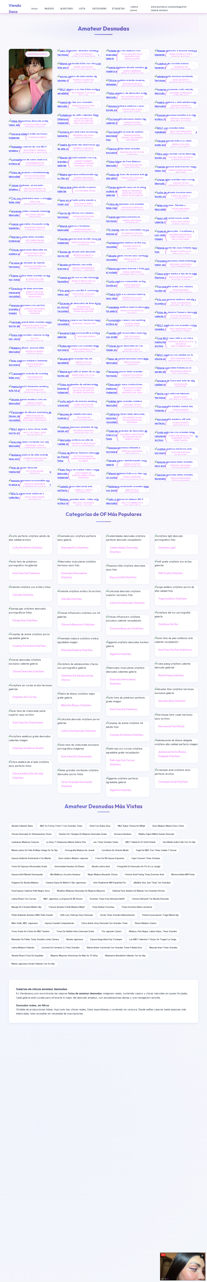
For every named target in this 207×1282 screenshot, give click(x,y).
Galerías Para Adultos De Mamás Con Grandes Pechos (138, 891)
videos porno (134, 8)
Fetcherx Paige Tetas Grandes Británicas (34, 242)
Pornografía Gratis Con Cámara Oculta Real (180, 292)
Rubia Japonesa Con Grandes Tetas (83, 350)
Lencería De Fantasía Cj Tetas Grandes (61, 947)
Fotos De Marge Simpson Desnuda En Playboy (83, 458)
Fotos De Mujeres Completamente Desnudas (35, 178)
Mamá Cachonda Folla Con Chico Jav (83, 68)
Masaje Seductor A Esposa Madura (180, 55)
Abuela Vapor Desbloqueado (132, 465)
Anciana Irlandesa (122, 834)
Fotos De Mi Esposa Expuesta (109, 858)
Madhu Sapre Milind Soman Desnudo (156, 834)
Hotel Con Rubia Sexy (100, 826)
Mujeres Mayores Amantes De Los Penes (83, 432)
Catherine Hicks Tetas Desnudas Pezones (132, 419)
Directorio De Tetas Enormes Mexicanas (35, 294)
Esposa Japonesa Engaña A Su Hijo (180, 119)
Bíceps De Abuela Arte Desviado (83, 256)
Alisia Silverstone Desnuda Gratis (34, 125)
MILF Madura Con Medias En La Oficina (181, 359)
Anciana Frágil (87, 336)
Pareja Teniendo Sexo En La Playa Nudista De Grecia (132, 193)
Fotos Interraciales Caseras (34, 340)
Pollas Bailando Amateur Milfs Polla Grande (32, 915)
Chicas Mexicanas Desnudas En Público (35, 255)
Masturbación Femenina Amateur (35, 391)
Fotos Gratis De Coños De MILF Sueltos (31, 931)
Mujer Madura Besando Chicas (103, 874)
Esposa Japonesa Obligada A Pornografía (132, 453)
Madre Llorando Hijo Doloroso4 (83, 149)
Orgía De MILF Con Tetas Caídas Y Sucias (156, 850)
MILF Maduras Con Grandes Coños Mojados (181, 331)
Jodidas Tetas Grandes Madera (132, 406)
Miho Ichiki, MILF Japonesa (25, 923)
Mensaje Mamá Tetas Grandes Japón (34, 326)
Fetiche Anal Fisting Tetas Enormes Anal (144, 874)
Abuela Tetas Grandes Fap (83, 363)
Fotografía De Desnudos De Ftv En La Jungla (138, 866)
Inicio (34, 8)
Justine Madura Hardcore (180, 453)
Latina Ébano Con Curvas (24, 899)
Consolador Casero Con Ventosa (132, 325)
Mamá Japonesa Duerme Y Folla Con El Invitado (132, 274)
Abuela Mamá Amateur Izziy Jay (34, 404)
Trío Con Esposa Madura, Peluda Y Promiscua (180, 305)
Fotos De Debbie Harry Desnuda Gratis (75, 931)
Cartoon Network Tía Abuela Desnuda (150, 899)
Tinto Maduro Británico (35, 365)
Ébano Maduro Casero (146, 923)
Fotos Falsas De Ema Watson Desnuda (132, 167)
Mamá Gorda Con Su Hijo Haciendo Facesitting (83, 283)
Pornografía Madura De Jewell (79, 850)
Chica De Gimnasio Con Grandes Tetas (132, 208)
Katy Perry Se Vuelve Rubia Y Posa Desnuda (83, 475)
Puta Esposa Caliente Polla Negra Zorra (31, 891)
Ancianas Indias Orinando (35, 216)
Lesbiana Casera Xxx (84, 323)
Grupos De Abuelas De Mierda (34, 267)
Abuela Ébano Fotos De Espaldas (27, 955)
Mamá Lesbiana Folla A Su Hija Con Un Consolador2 (132, 479)
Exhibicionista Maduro (132, 247)
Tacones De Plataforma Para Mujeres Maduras (83, 419)
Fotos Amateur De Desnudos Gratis (132, 97)
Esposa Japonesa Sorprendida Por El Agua (35, 486)
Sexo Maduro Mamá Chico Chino (168, 826)
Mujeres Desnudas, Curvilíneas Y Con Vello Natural (180, 236)
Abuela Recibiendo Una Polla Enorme (83, 269)
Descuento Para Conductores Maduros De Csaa (132, 390)
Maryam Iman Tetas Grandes (163, 947)
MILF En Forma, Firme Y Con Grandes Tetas (61, 826)
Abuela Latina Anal (101, 866)
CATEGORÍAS (99, 8)
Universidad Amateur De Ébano (69, 866)
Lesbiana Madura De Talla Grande (35, 459)
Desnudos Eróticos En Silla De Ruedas (83, 444)
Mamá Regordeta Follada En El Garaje (180, 373)
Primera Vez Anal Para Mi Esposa (83, 136)
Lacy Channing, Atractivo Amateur (83, 55)
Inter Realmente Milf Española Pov (109, 882)
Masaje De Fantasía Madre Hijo (27, 907)
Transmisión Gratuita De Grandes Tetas (35, 379)
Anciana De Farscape (180, 385)
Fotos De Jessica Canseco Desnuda (181, 317)
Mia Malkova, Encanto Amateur (65, 874)
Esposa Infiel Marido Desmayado (27, 874)
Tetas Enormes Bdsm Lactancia (137, 907)
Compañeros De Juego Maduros (34, 164)
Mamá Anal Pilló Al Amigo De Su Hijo (83, 376)
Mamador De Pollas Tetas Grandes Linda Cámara (35, 939)
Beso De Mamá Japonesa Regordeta (132, 364)
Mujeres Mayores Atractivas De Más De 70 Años (74, 955)
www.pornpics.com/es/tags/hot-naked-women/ (169, 8)
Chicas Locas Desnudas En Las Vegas (132, 351)
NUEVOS (49, 8)
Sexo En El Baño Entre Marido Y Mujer (83, 205)
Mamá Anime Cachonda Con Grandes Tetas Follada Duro (114, 947)
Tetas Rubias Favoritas (103, 907)
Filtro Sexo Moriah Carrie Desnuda (181, 158)
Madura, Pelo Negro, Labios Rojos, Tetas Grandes (153, 931)
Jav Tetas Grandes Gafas (105, 842)
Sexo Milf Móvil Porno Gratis (180, 222)
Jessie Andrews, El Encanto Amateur (35, 190)
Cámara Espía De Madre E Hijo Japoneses (66, 882)
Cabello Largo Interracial (83, 491)
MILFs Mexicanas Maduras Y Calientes (35, 499)
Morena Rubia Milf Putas (183, 874)
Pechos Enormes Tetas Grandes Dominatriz (181, 480)
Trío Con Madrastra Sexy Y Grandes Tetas (35, 204)
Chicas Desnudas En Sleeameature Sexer (32, 834)
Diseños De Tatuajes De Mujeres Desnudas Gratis (83, 834)
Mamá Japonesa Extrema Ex (132, 221)
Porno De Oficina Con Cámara (83, 217)
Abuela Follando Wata (22, 826)
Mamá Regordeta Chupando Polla (34, 228)
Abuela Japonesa (74, 939)
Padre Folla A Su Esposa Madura (132, 299)
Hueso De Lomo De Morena (132, 179)
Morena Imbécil (38, 137)
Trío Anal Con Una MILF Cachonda (83, 295)
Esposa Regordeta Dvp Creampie (106, 939)
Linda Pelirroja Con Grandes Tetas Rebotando (181, 438)
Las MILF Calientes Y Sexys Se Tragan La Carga (152, 939)
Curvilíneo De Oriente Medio (115, 850)
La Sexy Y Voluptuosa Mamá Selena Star (66, 842)
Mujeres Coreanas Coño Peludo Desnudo (181, 95)
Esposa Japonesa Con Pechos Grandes (35, 311)
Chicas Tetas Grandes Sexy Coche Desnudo (181, 185)
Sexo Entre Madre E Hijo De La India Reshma (181, 279)
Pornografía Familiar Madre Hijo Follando (181, 412)
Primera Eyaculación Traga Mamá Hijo (160, 915)
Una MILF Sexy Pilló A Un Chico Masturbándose (180, 343)
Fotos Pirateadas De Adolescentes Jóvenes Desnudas (83, 390)
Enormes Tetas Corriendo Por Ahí (34, 446)
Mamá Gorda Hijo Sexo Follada (180, 252)
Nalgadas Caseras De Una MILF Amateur (35, 151)
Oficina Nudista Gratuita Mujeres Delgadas (132, 86)
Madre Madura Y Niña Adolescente (181, 107)
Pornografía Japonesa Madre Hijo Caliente (132, 124)
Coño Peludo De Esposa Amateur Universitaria (83, 407)
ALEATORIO (66, 8)
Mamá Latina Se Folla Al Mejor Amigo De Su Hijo (35, 850)
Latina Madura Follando (23, 947)
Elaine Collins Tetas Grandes (35, 280)
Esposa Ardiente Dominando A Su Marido (31, 858)
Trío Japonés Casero (111, 931)
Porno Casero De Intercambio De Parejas (83, 82)
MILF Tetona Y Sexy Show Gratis (34, 433)
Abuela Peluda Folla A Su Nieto (181, 145)
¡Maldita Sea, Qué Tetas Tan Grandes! (152, 882)
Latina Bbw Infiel (85, 191)
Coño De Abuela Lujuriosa (180, 197)
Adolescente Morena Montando (180, 81)
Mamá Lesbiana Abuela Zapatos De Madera (132, 73)
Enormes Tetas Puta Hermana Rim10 (107, 899)
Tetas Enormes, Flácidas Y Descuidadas (180, 211)
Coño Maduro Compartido (132, 286)
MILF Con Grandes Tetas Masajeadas (181, 132)
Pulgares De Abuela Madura (25, 882)
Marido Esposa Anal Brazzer (181, 171)
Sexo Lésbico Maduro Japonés (73, 858)
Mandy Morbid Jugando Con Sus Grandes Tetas (83, 163)
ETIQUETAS (118, 8)
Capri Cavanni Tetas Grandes (145, 858)
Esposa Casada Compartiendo (59, 923)
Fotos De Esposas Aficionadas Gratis (29, 866)
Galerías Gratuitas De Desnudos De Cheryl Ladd (132, 436)
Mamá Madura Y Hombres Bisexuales (83, 230)
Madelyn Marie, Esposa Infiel (35, 352)
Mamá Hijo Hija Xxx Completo (83, 107)
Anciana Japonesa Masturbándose (181, 265)
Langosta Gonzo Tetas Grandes (132, 376)
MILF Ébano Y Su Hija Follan (83, 94)
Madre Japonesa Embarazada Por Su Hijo (83, 180)
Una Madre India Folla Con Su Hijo (179, 842)
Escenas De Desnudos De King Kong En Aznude (83, 309)
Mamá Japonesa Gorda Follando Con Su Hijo (33, 964)
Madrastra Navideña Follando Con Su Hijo (125, 955)
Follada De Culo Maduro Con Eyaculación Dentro (132, 57)
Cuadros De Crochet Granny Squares (180, 69)
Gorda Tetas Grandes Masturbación (117, 915)
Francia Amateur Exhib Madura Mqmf (67, 907)
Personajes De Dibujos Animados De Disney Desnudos (35, 418)
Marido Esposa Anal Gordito (83, 243)
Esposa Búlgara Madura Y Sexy (132, 110)
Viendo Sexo (15, 8)
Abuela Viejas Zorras (132, 260)
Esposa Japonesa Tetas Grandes (180, 466)
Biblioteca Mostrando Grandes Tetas (132, 492)
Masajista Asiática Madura (132, 311)
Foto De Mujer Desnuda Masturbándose (35, 473)
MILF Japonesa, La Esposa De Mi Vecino (63, 899)
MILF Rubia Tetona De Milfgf (131, 826)
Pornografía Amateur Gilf (181, 424)
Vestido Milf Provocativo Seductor (132, 338)
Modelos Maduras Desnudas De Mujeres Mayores (81, 891)
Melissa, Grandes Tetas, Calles (83, 504)
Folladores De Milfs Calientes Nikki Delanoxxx (83, 120)
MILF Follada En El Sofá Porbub (140, 842)
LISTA (82, 8)
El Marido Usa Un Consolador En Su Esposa (132, 235)
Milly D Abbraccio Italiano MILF (132, 504)
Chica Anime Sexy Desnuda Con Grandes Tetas (104, 923)
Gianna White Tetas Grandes (132, 153)
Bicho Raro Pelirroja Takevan (180, 398)
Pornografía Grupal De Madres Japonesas (132, 137)
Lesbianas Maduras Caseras (25, 842)
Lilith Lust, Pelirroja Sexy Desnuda (76, 915)
